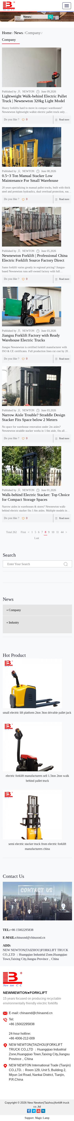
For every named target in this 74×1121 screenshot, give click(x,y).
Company (33, 32)
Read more (64, 119)
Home (7, 32)
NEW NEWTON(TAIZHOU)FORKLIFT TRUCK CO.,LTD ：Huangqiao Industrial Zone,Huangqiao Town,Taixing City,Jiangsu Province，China (35, 954)
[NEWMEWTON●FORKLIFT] (9, 6)
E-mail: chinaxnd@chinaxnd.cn (30, 1013)
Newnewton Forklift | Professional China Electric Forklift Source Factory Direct (34, 257)
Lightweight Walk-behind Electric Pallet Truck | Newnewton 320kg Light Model (34, 98)
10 (53, 532)
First (23, 532)
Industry (14, 622)
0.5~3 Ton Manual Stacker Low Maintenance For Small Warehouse (30, 178)
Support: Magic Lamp (37, 1117)
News (18, 32)
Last (36, 538)
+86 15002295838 (21, 929)
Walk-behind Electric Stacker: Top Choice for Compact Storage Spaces (36, 497)
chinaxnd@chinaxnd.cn (30, 937)
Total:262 (11, 532)
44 (62, 532)
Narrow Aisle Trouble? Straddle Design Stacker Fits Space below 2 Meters (33, 417)
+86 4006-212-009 (22, 1038)
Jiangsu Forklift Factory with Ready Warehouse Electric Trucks (31, 337)
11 (57, 532)
